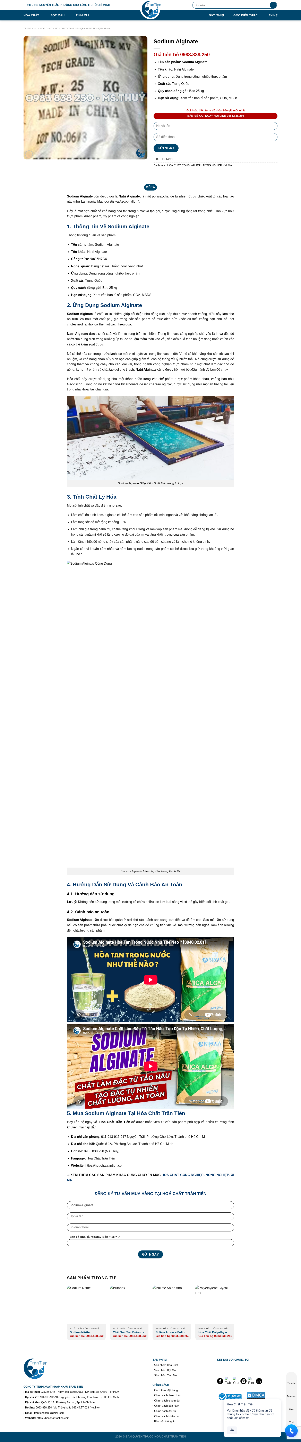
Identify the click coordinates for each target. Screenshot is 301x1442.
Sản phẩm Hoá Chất (166, 1365)
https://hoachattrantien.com (53, 1418)
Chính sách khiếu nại (166, 1416)
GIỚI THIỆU (217, 15)
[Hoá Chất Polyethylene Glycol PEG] (214, 1304)
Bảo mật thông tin (164, 1421)
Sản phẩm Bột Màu (165, 1370)
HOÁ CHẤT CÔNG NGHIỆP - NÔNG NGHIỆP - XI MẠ (82, 28)
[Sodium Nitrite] (86, 1304)
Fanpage (291, 1396)
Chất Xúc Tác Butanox (128, 1332)
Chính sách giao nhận (167, 1400)
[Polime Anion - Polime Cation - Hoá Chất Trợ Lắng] (172, 1304)
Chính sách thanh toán (167, 1395)
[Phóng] (29, 154)
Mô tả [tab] (150, 187)
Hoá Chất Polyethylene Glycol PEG (214, 1332)
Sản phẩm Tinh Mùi (165, 1375)
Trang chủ (30, 28)
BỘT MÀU (57, 15)
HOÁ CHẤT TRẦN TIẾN (170, 1436)
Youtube (291, 1383)
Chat (291, 1409)
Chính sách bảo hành (166, 1405)
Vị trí (291, 1422)
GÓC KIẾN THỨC (245, 15)
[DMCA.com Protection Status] (256, 1396)
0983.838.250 (44, 1407)
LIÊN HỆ (271, 15)
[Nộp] (273, 5)
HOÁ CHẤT (31, 15)
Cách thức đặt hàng (166, 1390)
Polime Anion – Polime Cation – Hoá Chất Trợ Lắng (171, 1332)
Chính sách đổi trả (165, 1411)
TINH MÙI (82, 15)
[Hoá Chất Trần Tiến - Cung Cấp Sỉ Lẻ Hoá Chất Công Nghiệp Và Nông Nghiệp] (150, 10)
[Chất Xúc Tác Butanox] (129, 1304)
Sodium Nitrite (80, 1332)
